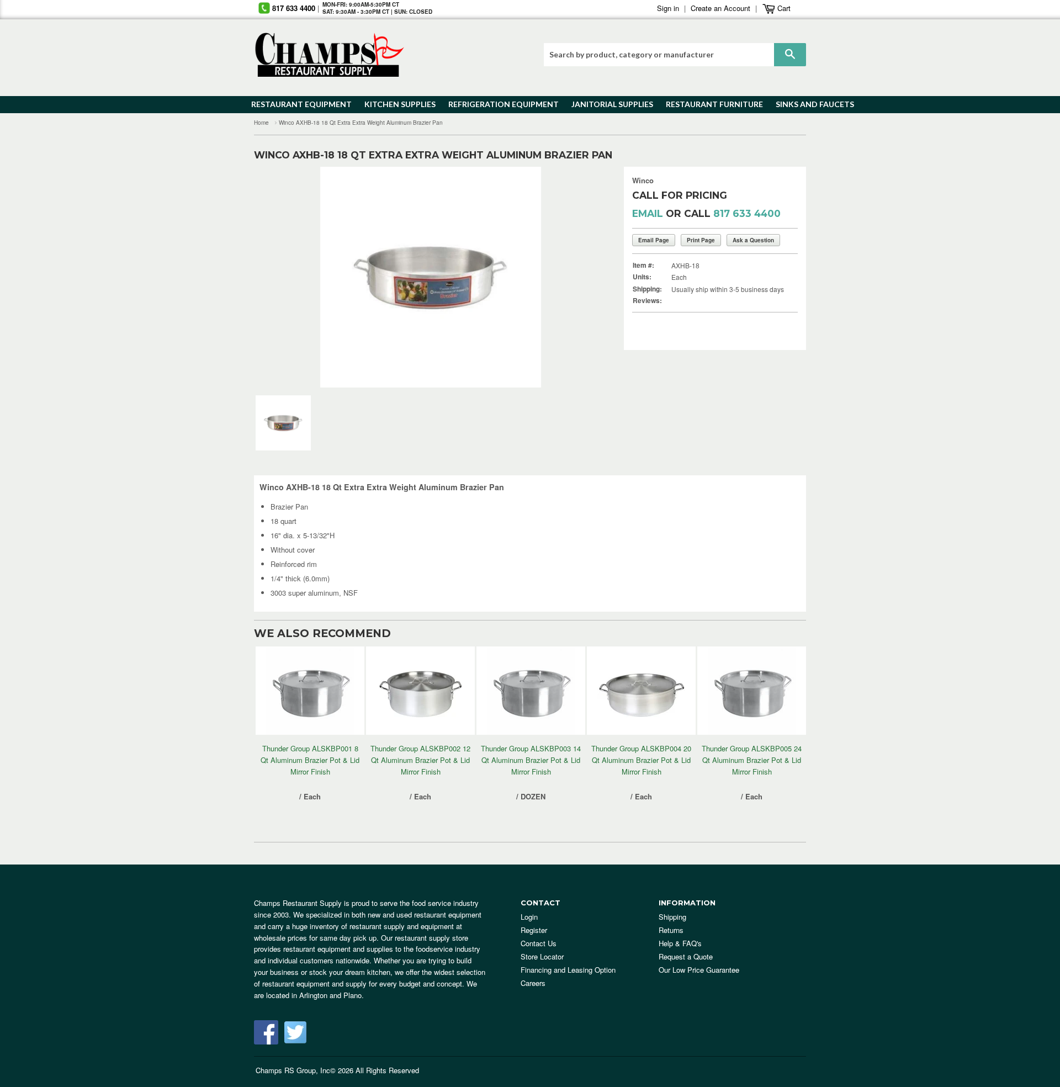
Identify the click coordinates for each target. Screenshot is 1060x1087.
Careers (533, 983)
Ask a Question (753, 240)
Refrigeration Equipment (497, 104)
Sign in (668, 8)
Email (647, 213)
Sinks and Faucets (811, 104)
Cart (783, 8)
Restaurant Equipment (296, 104)
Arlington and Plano (330, 995)
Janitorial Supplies (608, 104)
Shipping (672, 916)
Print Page (701, 240)
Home (261, 122)
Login (529, 916)
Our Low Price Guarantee (699, 969)
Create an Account (720, 8)
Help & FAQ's (680, 943)
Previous (279, 277)
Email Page (653, 240)
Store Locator (542, 956)
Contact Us (538, 943)
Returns (671, 930)
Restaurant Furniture (709, 104)
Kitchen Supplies (396, 104)
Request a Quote (686, 956)
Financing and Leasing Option (568, 969)
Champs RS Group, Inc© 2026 (304, 1070)
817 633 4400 (293, 8)
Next (582, 277)
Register (534, 930)
